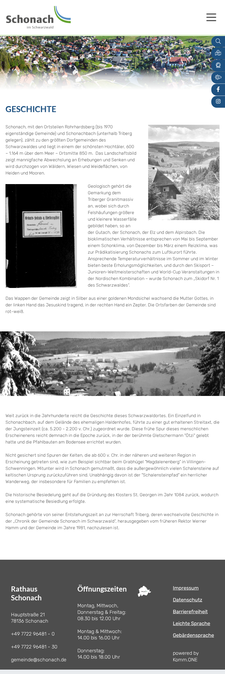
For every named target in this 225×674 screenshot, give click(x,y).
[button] (218, 53)
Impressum (186, 588)
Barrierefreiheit (190, 612)
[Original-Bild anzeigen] (184, 172)
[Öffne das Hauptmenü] (211, 17)
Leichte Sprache (191, 623)
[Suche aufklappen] (218, 41)
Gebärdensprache (193, 635)
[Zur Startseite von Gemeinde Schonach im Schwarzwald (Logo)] (38, 17)
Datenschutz (187, 600)
